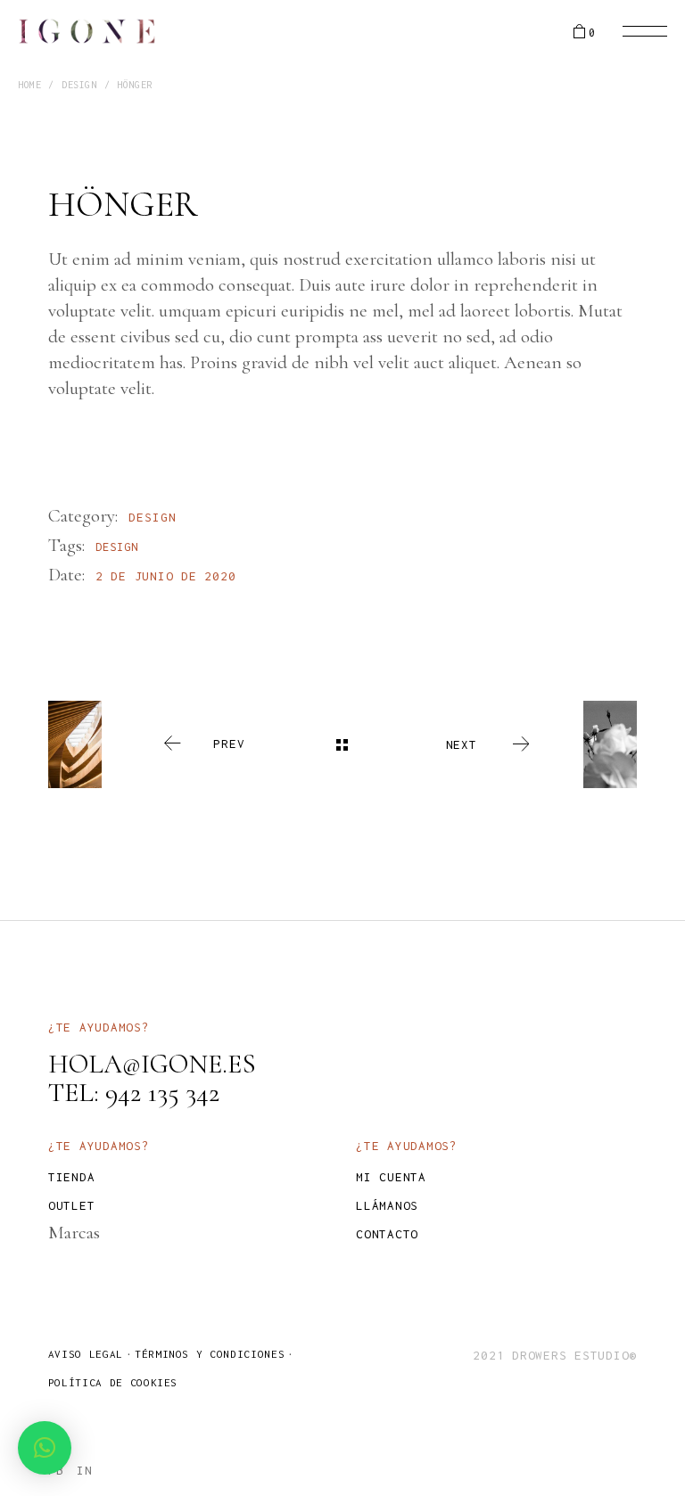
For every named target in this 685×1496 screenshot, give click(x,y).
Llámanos (387, 1205)
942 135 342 (162, 1092)
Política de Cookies (112, 1382)
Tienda (71, 1177)
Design (152, 517)
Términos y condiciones (210, 1354)
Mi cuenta (391, 1177)
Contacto (387, 1234)
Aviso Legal (85, 1354)
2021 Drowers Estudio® (555, 1355)
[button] (44, 1448)
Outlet (71, 1205)
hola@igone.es (152, 1064)
